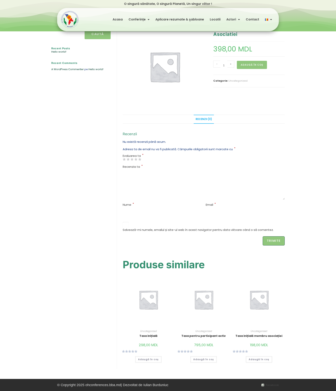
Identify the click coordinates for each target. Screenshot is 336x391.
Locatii (215, 20)
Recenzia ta (133, 167)
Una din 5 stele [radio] (124, 159)
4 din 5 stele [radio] (135, 159)
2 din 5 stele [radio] (128, 159)
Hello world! (58, 52)
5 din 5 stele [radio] (139, 159)
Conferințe (137, 20)
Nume (128, 205)
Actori (231, 20)
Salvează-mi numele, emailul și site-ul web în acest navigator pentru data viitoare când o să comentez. (198, 230)
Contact (252, 20)
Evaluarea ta (133, 155)
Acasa (118, 20)
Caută (97, 34)
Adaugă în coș (252, 64)
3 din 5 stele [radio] (131, 159)
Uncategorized (238, 81)
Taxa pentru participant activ (203, 336)
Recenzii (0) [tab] (204, 119)
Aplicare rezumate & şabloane (179, 20)
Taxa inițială (148, 336)
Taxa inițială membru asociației (258, 336)
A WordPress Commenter (67, 69)
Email (211, 205)
